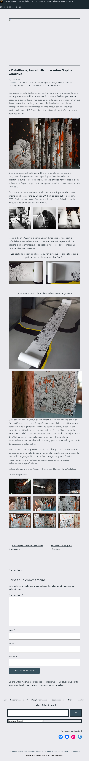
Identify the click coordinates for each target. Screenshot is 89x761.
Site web (13, 656)
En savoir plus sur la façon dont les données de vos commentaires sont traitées (43, 683)
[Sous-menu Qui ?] (28, 700)
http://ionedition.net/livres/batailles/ (59, 468)
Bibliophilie (28, 82)
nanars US (25, 110)
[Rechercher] (76, 713)
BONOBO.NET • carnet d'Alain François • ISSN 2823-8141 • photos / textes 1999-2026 (40, 1)
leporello (54, 92)
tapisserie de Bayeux (18, 183)
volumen (35, 176)
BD (21, 82)
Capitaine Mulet (17, 241)
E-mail (12, 643)
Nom (12, 630)
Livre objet (30, 85)
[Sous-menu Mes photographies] (48, 700)
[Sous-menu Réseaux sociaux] (65, 700)
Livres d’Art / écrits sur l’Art (48, 85)
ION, (11, 176)
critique (37, 82)
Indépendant (63, 82)
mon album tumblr (44, 192)
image (54, 82)
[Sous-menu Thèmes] (75, 700)
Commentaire (16, 595)
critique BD (46, 82)
